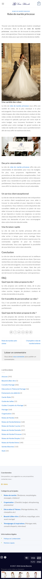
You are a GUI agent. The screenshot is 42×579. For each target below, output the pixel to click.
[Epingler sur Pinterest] (27, 332)
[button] (3, 3)
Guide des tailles (8, 401)
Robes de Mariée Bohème (11, 422)
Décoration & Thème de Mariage (14, 389)
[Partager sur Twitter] (19, 332)
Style (3, 451)
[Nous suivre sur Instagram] (2, 557)
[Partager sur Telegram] (31, 332)
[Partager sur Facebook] (15, 332)
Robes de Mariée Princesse (21, 11)
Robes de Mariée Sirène (10, 442)
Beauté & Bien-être (9, 381)
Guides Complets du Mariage (12, 405)
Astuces (5, 376)
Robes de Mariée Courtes (11, 426)
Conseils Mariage (8, 385)
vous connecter (18, 356)
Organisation (6, 414)
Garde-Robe (6, 397)
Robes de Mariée (8, 418)
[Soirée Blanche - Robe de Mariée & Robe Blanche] (21, 4)
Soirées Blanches (8, 447)
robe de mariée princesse (19, 106)
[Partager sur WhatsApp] (11, 332)
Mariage (5, 409)
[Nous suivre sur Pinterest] (5, 557)
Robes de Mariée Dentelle (11, 430)
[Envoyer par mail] (23, 332)
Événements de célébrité (11, 393)
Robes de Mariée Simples (11, 438)
